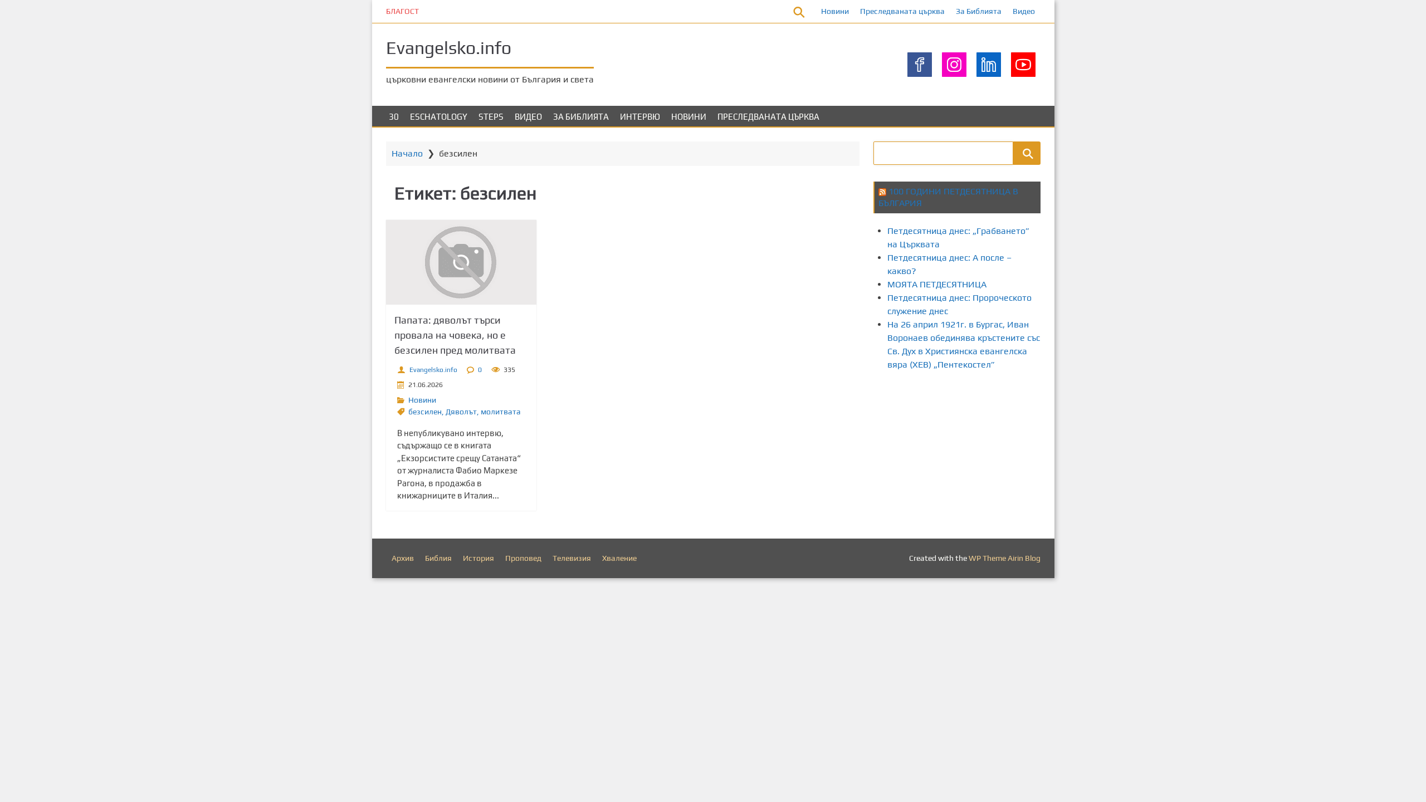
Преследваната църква (902, 11)
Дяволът (461, 411)
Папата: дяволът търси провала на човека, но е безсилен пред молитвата (455, 335)
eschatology (438, 116)
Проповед (523, 558)
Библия (438, 558)
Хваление (619, 558)
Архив (403, 558)
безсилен (425, 411)
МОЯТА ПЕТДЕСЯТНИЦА (937, 284)
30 (394, 116)
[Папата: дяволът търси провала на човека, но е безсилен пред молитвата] (461, 262)
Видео (1024, 11)
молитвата (501, 411)
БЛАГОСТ (402, 11)
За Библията (979, 11)
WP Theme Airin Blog (1005, 558)
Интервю (640, 116)
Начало (407, 153)
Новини (835, 11)
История (478, 558)
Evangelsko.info (448, 47)
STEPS (491, 116)
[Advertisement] (1076, 422)
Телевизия (572, 558)
